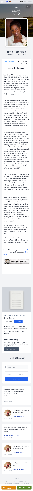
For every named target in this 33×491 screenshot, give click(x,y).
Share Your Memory (11, 349)
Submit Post (16, 379)
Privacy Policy (11, 483)
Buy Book (18, 321)
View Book (9, 321)
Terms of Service (21, 483)
